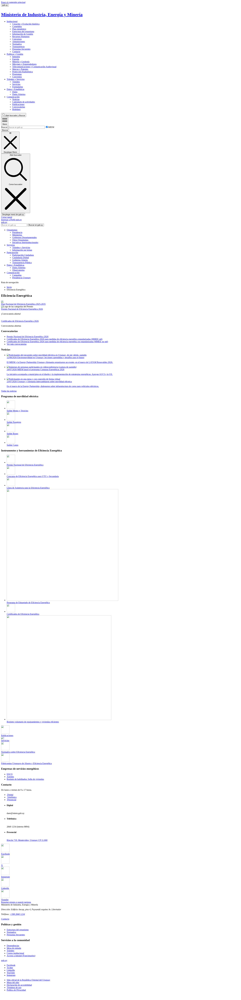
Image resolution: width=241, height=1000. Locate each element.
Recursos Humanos (20, 36)
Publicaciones (18, 104)
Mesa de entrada (14, 948)
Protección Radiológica (22, 72)
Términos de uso (14, 987)
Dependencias (13, 945)
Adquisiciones (18, 41)
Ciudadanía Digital (20, 257)
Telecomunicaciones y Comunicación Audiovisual (34, 66)
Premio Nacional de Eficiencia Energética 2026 (22, 309)
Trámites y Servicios (16, 79)
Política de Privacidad (16, 990)
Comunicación (13, 97)
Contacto (16, 51)
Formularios (17, 87)
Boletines (16, 109)
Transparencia (18, 46)
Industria (16, 56)
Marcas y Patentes (20, 69)
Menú (5, 124)
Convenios (17, 77)
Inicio (9, 287)
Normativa (17, 44)
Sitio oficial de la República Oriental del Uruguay (28, 980)
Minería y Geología (20, 61)
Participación (12, 252)
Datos (14, 92)
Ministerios (17, 235)
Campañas (16, 275)
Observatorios (18, 270)
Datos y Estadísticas (15, 89)
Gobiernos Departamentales (24, 237)
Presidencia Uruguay (21, 277)
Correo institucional (15, 953)
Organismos (12, 230)
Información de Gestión (22, 34)
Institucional (12, 21)
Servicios (16, 84)
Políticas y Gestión (15, 54)
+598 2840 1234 (17, 914)
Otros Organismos (20, 240)
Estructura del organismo (23, 31)
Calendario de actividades (23, 102)
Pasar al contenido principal (13, 2)
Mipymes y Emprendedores (24, 64)
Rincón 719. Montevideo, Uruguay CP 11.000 (27, 840)
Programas (17, 74)
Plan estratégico (19, 29)
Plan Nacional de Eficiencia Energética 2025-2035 (23, 304)
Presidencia (17, 232)
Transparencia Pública (22, 262)
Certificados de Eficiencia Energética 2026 (20, 321)
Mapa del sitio (13, 982)
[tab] (10, 794)
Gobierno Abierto (20, 260)
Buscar (15, 115)
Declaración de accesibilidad (19, 985)
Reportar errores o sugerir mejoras (16, 902)
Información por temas (22, 250)
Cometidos (17, 26)
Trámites (16, 82)
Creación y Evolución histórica (25, 24)
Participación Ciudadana (23, 255)
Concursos (17, 39)
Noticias (16, 99)
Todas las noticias (9, 391)
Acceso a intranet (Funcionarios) (21, 955)
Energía (15, 59)
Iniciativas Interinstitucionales (25, 242)
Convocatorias (18, 107)
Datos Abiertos (18, 94)
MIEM (51, 127)
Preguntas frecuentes (21, 49)
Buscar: (4, 127)
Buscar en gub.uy (36, 225)
